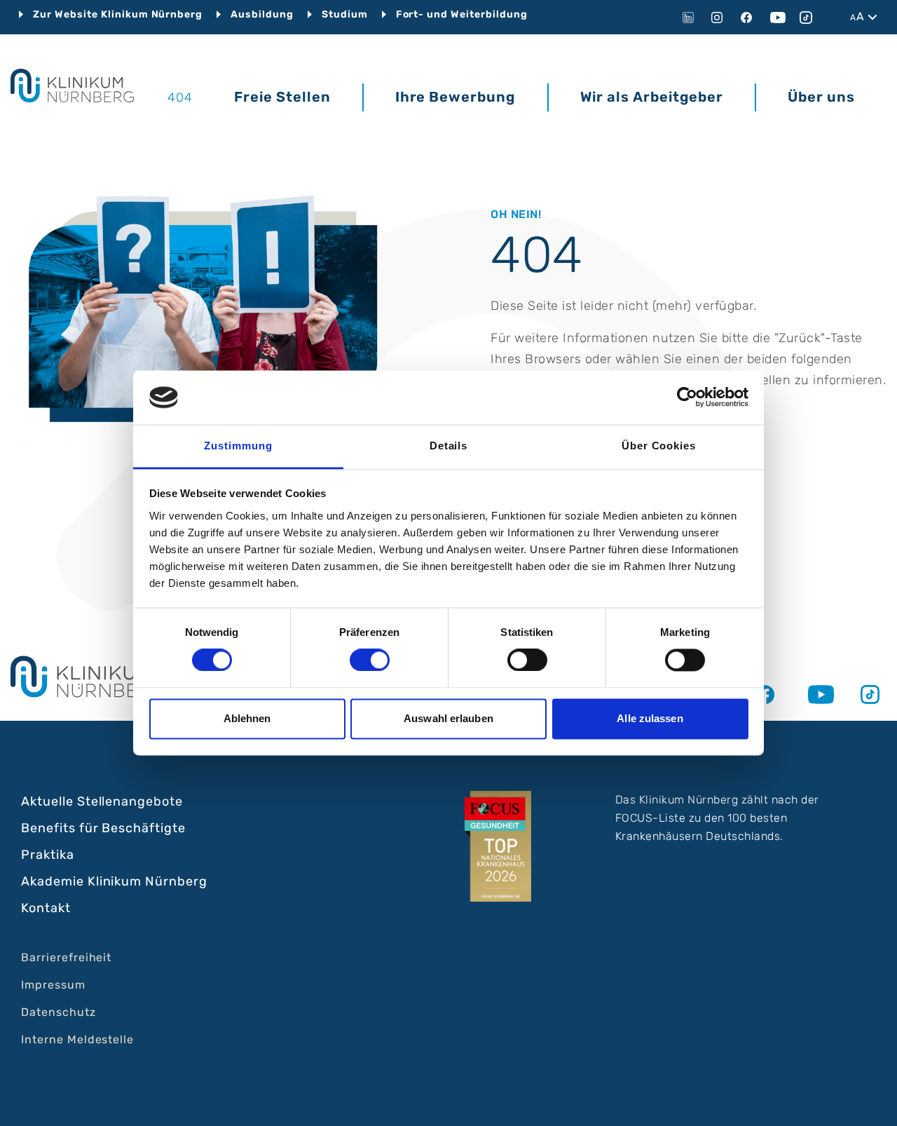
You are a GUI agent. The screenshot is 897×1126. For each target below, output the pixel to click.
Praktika (47, 854)
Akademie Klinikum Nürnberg (114, 881)
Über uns (821, 96)
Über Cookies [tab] (659, 446)
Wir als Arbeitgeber (651, 96)
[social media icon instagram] (720, 17)
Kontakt (46, 908)
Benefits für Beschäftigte (103, 828)
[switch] (370, 660)
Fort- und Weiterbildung (462, 14)
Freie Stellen (282, 96)
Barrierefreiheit (66, 957)
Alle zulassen (650, 718)
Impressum (53, 984)
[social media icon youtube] (779, 17)
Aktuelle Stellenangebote (102, 801)
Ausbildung (262, 14)
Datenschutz (58, 1012)
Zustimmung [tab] (238, 446)
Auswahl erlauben (448, 718)
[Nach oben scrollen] (873, 1102)
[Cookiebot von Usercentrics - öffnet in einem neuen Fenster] (687, 397)
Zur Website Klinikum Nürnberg (118, 14)
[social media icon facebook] (750, 17)
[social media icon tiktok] (809, 17)
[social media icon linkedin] (691, 17)
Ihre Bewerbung (455, 96)
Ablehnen (247, 718)
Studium (345, 14)
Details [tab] (449, 446)
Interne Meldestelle (77, 1039)
